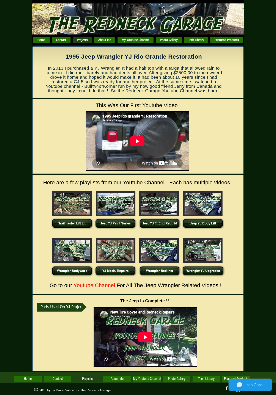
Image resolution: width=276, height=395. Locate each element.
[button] (72, 212)
